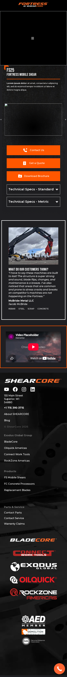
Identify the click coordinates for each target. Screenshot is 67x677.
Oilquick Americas (15, 448)
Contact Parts (13, 512)
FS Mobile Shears (15, 477)
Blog (7, 420)
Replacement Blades (17, 490)
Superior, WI (11, 399)
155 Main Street (13, 395)
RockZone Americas (17, 460)
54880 (8, 402)
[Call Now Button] (59, 668)
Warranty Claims (14, 523)
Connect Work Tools (17, 454)
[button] (66, 119)
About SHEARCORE (16, 414)
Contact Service (14, 518)
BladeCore (10, 441)
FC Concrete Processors (19, 483)
